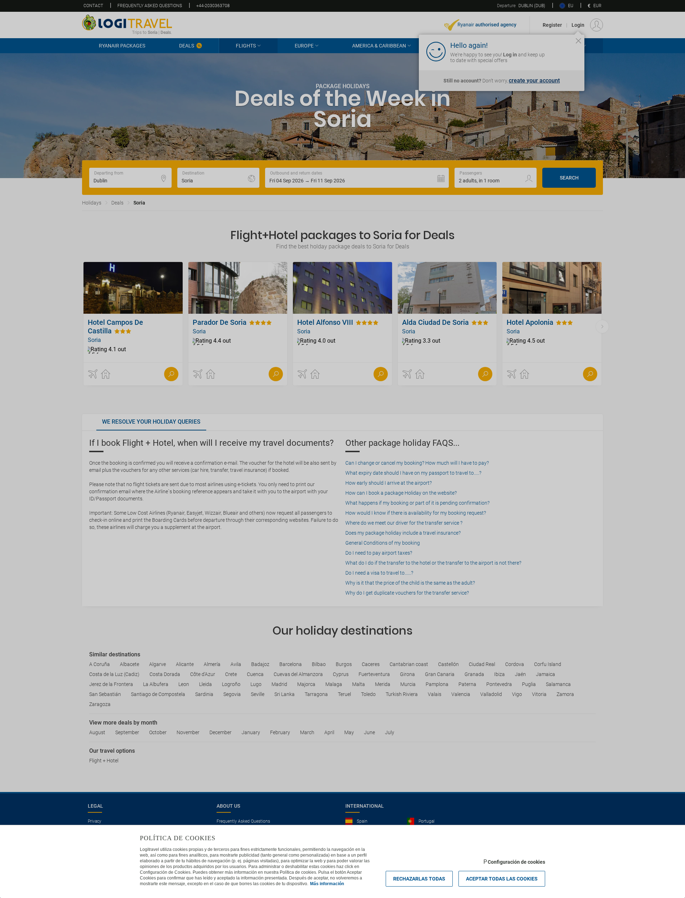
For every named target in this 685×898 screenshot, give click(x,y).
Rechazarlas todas (419, 879)
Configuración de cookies (516, 862)
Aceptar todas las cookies (502, 879)
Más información (327, 883)
